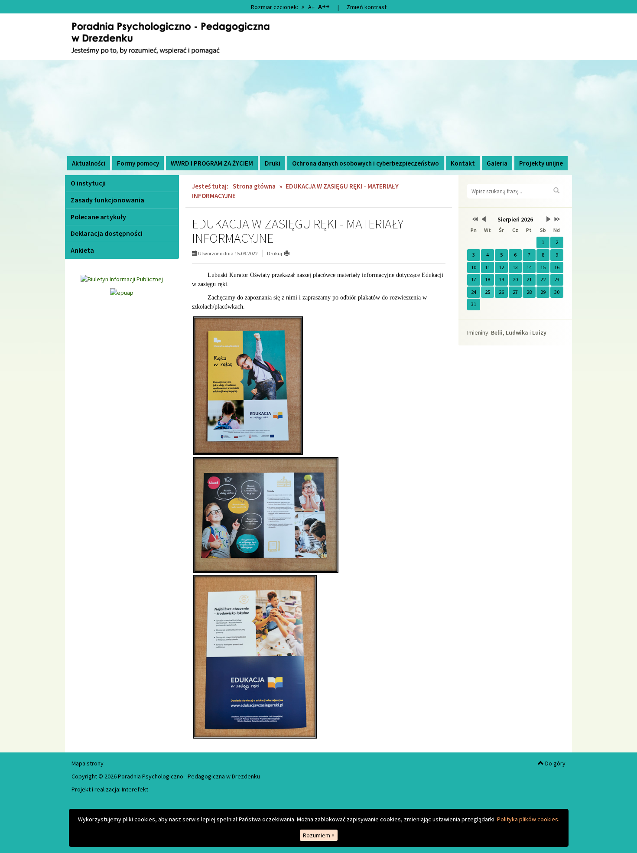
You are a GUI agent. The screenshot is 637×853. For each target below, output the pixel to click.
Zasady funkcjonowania (107, 199)
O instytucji (88, 183)
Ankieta (82, 250)
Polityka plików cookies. (528, 819)
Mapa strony (88, 763)
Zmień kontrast (367, 7)
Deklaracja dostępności (107, 233)
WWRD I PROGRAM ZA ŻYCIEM (212, 163)
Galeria (497, 163)
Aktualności (88, 163)
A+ (311, 7)
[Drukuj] (290, 253)
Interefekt (135, 789)
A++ (324, 6)
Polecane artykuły (98, 216)
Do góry (555, 763)
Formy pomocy (138, 163)
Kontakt (463, 163)
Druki (272, 163)
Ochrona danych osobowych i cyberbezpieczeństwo (365, 163)
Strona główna (254, 186)
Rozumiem (319, 835)
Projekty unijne (541, 163)
